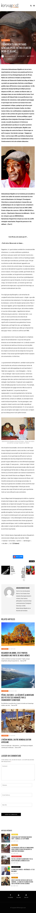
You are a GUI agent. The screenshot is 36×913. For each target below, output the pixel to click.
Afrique (15, 845)
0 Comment (31, 56)
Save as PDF (19, 556)
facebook (10, 897)
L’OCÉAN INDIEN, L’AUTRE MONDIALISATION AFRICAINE (16, 740)
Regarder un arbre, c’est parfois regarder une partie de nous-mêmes (15, 654)
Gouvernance (16, 867)
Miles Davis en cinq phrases (13, 570)
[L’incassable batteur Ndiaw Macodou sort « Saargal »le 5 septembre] (5, 838)
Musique (15, 834)
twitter (26, 897)
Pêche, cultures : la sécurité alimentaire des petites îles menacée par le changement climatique (17, 697)
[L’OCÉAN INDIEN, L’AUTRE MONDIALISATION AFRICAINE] (18, 721)
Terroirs (5, 40)
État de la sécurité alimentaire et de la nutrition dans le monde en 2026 (22, 860)
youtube (18, 897)
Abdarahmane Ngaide (10, 56)
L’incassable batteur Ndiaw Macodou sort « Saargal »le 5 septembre (21, 838)
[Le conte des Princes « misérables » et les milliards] (5, 870)
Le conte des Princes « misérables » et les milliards (23, 870)
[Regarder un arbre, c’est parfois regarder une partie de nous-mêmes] (18, 634)
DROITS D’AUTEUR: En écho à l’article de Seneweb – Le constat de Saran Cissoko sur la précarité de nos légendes (22, 881)
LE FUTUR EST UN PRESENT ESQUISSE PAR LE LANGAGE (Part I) (23, 573)
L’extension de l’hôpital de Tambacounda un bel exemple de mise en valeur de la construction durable (22, 849)
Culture (15, 877)
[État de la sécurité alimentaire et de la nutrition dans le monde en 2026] (5, 860)
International (16, 856)
